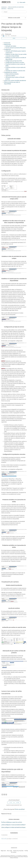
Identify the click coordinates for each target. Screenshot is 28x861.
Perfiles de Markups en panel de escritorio (11, 822)
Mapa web (3, 850)
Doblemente (4, 7)
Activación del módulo (11, 46)
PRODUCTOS (10, 8)
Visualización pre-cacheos (10, 72)
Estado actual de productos (12, 74)
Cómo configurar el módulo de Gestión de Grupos (13, 827)
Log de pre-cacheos (10, 75)
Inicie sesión (4, 838)
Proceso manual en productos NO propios (16, 47)
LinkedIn (6, 794)
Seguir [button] (14, 38)
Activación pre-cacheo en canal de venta (15, 70)
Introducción (7, 42)
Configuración (7, 49)
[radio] (10, 803)
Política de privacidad (18, 850)
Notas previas (7, 44)
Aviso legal (9, 850)
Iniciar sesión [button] (22, 2)
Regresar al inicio (5, 813)
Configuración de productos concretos (15, 62)
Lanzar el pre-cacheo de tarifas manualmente (15, 80)
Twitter (4, 794)
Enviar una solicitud (19, 809)
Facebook (2, 794)
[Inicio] (6, 3)
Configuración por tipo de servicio (14, 60)
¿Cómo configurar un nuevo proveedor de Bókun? (13, 824)
